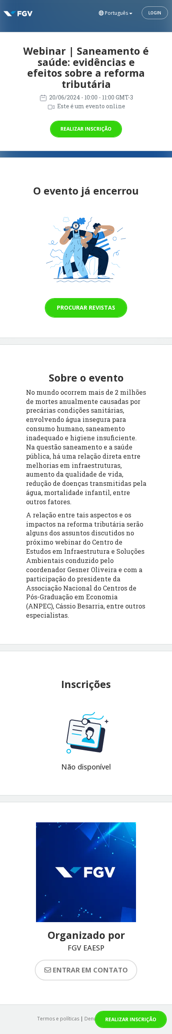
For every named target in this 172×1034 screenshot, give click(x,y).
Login (154, 13)
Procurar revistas (86, 307)
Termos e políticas (58, 1018)
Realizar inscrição (86, 128)
